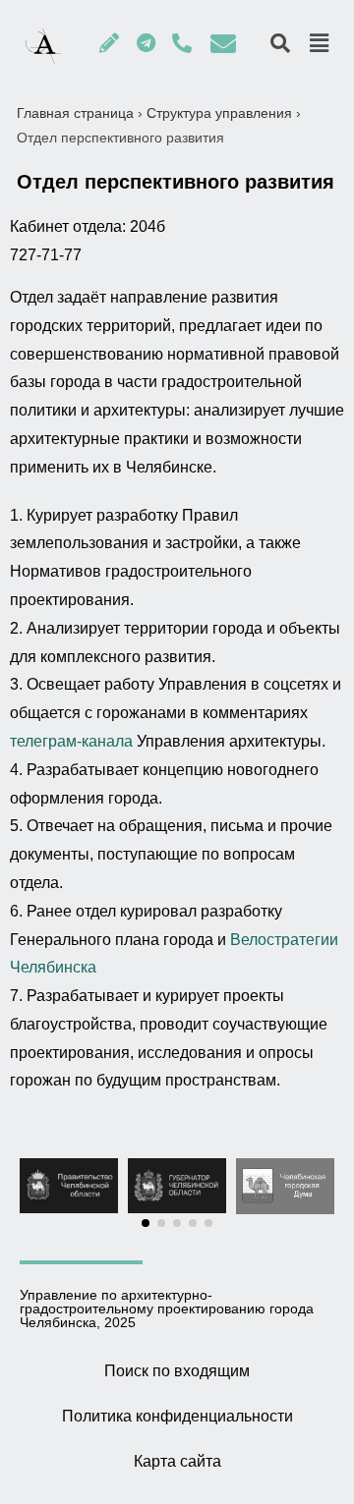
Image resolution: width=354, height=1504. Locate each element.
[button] (145, 1223)
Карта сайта (177, 1461)
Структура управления (219, 113)
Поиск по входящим (177, 1371)
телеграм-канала (71, 741)
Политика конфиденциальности (177, 1416)
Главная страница (75, 113)
